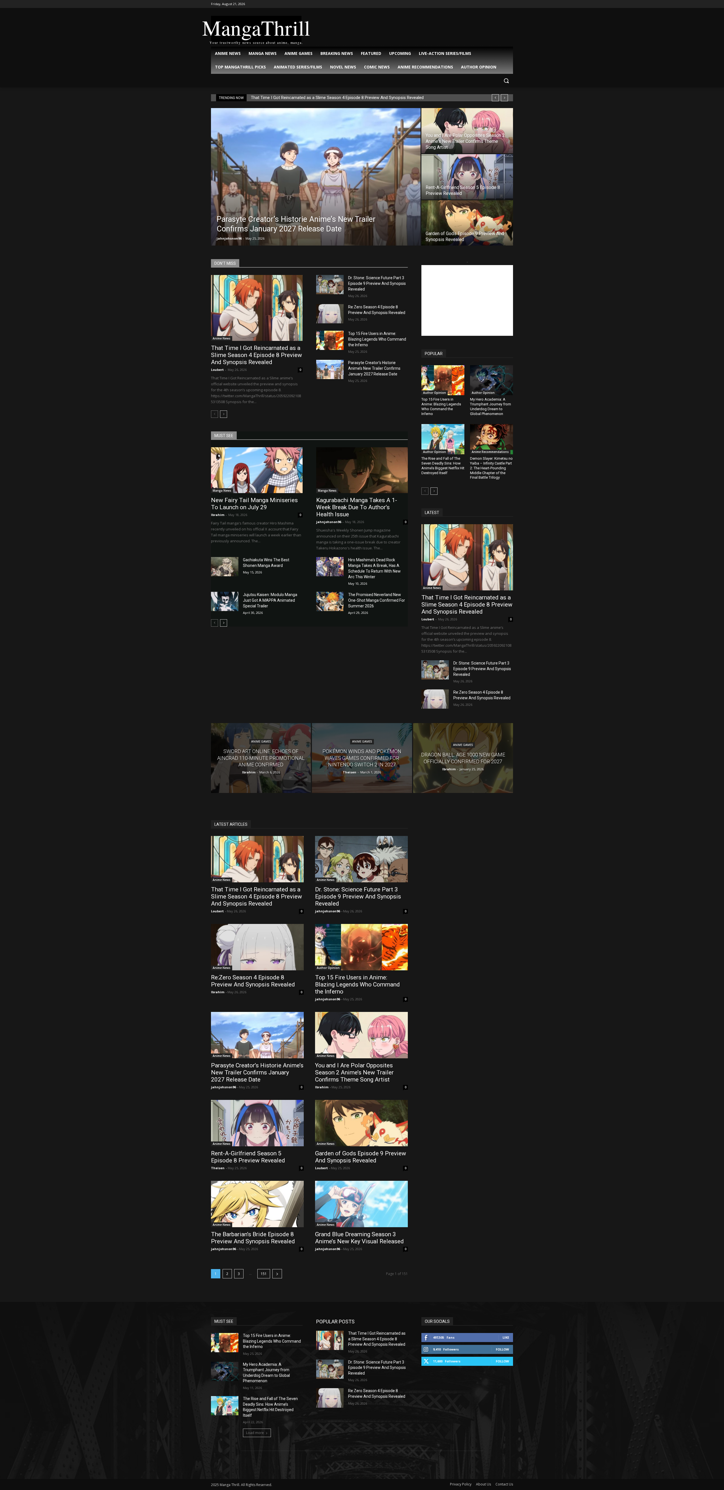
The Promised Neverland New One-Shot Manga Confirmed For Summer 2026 (376, 600)
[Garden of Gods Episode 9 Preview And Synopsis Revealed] (467, 223)
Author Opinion (434, 393)
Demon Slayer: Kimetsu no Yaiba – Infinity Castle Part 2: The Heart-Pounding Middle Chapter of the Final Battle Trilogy (491, 468)
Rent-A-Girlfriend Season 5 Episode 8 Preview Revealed (248, 1157)
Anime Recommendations (490, 452)
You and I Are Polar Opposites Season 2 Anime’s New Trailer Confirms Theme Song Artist (354, 1072)
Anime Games (261, 741)
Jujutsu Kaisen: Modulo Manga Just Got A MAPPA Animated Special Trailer (270, 600)
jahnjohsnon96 (229, 238)
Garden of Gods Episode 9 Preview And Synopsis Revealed (360, 1157)
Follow (502, 1349)
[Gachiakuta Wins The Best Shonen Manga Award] (224, 566)
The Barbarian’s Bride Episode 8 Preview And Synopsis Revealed (253, 1238)
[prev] (495, 97)
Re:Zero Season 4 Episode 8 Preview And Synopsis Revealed (253, 981)
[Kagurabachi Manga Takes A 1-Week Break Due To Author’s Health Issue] (362, 470)
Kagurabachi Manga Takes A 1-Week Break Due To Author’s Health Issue (356, 507)
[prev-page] (214, 414)
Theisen (218, 1168)
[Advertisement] (467, 300)
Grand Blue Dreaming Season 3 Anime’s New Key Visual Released (359, 1238)
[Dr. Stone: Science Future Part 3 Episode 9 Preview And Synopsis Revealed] (330, 284)
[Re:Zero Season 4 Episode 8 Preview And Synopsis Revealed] (330, 313)
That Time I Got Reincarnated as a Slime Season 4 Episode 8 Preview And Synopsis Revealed (337, 97)
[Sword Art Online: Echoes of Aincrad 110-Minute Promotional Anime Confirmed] (261, 758)
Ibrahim (217, 515)
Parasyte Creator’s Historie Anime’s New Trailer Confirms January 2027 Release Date (374, 368)
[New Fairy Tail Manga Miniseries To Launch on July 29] (257, 470)
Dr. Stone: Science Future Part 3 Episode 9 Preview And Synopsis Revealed (377, 283)
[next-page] (223, 414)
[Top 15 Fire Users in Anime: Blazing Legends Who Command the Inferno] (330, 340)
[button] (506, 80)
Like (506, 1337)
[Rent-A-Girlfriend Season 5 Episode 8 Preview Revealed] (467, 176)
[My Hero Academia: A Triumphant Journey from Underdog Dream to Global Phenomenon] (491, 380)
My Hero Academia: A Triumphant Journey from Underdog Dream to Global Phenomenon (490, 406)
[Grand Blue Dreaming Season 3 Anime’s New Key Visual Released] (361, 1204)
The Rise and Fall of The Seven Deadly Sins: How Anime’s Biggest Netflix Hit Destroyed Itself (442, 465)
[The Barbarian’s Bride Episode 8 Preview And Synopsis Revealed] (257, 1204)
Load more (255, 1432)
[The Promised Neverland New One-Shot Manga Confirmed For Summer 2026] (330, 601)
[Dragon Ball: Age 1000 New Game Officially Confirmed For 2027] (463, 758)
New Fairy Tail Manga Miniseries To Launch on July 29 (254, 504)
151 (264, 1273)
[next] (504, 97)
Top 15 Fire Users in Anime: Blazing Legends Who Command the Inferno (377, 339)
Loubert (217, 369)
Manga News (222, 491)
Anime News (221, 338)
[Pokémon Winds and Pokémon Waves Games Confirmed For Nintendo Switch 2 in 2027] (362, 758)
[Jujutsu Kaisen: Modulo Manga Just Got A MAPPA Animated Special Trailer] (224, 601)
